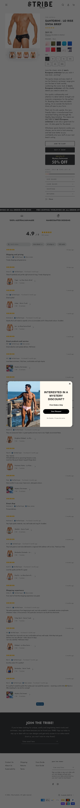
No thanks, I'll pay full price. (56, 418)
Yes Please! (56, 411)
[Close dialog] (69, 383)
